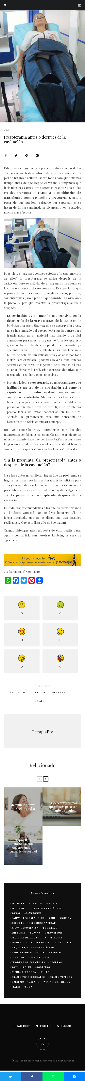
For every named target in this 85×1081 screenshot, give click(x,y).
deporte (17, 923)
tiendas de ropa (23, 972)
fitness (17, 942)
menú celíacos (44, 947)
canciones (33, 913)
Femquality (42, 731)
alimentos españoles (45, 908)
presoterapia (39, 382)
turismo (17, 981)
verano (34, 981)
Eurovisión (53, 932)
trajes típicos (60, 977)
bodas (16, 913)
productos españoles (28, 962)
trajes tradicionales (28, 977)
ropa (15, 967)
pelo (48, 957)
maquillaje (19, 947)
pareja (35, 957)
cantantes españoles (28, 918)
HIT (30, 942)
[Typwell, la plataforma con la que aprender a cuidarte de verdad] (23, 845)
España (35, 932)
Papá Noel (18, 957)
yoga (29, 986)
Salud (27, 967)
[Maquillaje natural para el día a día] (23, 806)
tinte (45, 972)
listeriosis (63, 942)
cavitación (19, 316)
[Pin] (26, 155)
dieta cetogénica (25, 927)
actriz (52, 903)
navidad (55, 952)
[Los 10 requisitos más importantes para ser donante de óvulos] (61, 806)
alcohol (18, 908)
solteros (43, 967)
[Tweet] (16, 155)
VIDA (6, 130)
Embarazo (50, 927)
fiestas (57, 937)
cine (52, 918)
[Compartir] (6, 155)
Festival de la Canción (29, 937)
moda (40, 952)
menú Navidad (21, 952)
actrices (36, 903)
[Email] (37, 155)
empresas (18, 932)
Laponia (43, 942)
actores (18, 903)
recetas (56, 962)
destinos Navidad (42, 923)
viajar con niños (57, 981)
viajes (16, 986)
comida (65, 918)
